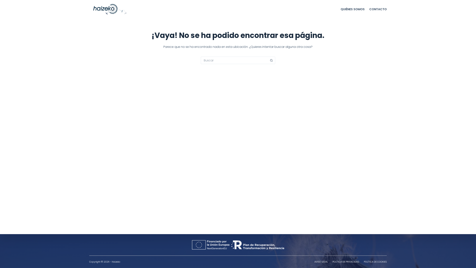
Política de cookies (375, 261)
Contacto (378, 9)
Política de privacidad (345, 261)
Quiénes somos (353, 9)
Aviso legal (321, 261)
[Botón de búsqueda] (271, 60)
